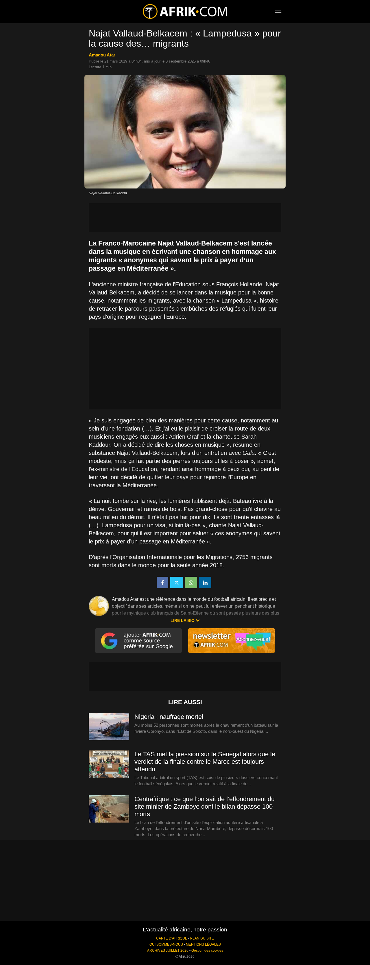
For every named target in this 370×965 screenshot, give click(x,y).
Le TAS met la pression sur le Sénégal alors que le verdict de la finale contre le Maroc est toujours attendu (204, 761)
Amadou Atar (102, 54)
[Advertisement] (185, 217)
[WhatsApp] (191, 582)
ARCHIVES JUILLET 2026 (167, 950)
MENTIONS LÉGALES (203, 944)
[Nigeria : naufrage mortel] (109, 727)
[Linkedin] (205, 582)
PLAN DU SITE (202, 938)
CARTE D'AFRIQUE (171, 938)
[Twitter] (176, 582)
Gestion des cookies (207, 950)
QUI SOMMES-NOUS (166, 944)
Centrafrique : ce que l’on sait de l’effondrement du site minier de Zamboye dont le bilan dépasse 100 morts (204, 806)
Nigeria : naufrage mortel (168, 716)
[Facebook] (162, 582)
